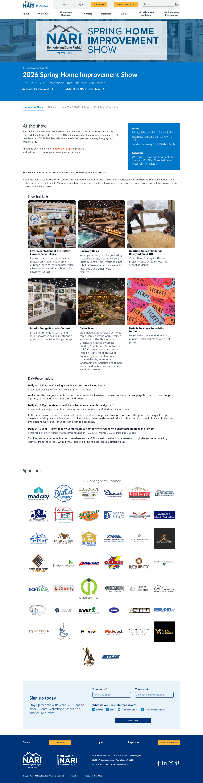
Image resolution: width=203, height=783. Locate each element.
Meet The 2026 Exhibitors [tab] (75, 107)
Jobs (112, 710)
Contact (27, 742)
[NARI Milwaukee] (35, 4)
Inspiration (134, 742)
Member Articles (130, 710)
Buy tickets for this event (35, 89)
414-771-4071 (104, 764)
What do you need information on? (113, 705)
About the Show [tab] (34, 107)
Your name (99, 689)
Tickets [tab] (52, 107)
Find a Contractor (169, 743)
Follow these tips (62, 149)
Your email (142, 689)
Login (100, 742)
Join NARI (60, 743)
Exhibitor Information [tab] (106, 107)
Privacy (87, 776)
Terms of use (74, 776)
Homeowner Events (36, 68)
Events (99, 710)
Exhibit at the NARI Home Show (82, 89)
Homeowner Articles (155, 710)
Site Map (98, 776)
